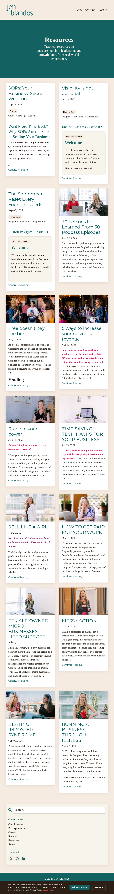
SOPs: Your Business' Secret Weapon (26, 93)
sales (11, 844)
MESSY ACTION (79, 620)
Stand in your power (23, 431)
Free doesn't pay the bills (26, 331)
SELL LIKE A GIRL (28, 527)
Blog (80, 9)
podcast (13, 836)
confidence (15, 824)
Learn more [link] (48, 890)
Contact (90, 9)
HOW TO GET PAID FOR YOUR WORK (83, 529)
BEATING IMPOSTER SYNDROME (22, 730)
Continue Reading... (19, 169)
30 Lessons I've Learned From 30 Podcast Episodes (81, 227)
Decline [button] (99, 887)
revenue (13, 840)
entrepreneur (16, 828)
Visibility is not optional (77, 90)
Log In (103, 9)
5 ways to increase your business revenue (81, 334)
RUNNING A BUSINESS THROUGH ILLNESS (75, 732)
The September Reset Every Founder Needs (25, 199)
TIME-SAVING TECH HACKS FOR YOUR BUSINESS (82, 434)
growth (13, 832)
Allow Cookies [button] (79, 887)
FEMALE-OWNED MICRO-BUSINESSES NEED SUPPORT (28, 628)
